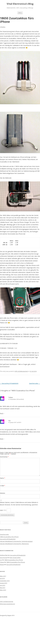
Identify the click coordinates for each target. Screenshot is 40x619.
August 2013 (3, 583)
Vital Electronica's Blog (20, 3)
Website (2, 493)
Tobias (10, 397)
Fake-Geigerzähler (15, 557)
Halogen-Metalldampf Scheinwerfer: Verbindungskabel (16, 541)
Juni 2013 (2, 585)
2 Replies (2, 27)
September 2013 (5, 581)
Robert (2, 564)
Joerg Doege (3, 557)
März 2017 (3, 576)
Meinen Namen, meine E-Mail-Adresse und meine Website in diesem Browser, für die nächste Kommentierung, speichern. (19, 503)
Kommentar (4, 457)
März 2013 (3, 590)
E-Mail (2, 486)
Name (2, 478)
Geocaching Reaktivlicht (13, 564)
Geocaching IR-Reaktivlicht (9, 383)
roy (9, 420)
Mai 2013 (2, 588)
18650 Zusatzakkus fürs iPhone (9, 537)
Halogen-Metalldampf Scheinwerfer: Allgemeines (14, 544)
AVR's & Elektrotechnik (21, 371)
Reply (1, 413)
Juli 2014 (2, 578)
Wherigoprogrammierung (7, 604)
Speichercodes (34, 383)
